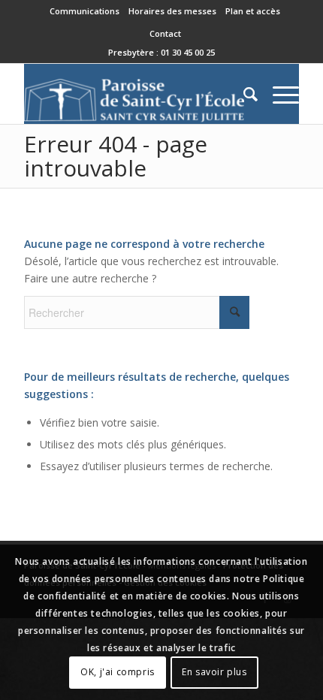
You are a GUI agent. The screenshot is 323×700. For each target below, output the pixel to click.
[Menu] (278, 94)
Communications (84, 11)
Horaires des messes (172, 11)
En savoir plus (214, 671)
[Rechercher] (243, 94)
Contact (165, 33)
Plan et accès (252, 11)
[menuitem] (85, 11)
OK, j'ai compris (117, 671)
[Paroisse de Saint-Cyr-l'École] (133, 94)
